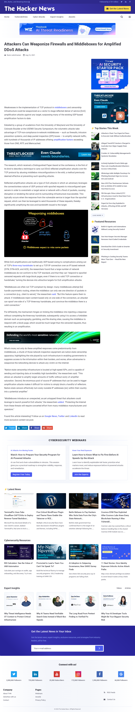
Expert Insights (57, 17)
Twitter (61, 416)
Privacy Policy (40, 700)
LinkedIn (73, 416)
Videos (119, 588)
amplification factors (63, 139)
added (61, 402)
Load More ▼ (98, 215)
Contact (6, 700)
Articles (128, 588)
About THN (7, 693)
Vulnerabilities (21, 17)
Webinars (38, 693)
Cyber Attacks (39, 17)
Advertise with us (9, 697)
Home (6, 17)
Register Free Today (21, 474)
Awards (72, 17)
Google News (51, 416)
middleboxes (61, 107)
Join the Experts (81, 474)
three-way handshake (23, 265)
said (54, 294)
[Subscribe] (99, 648)
